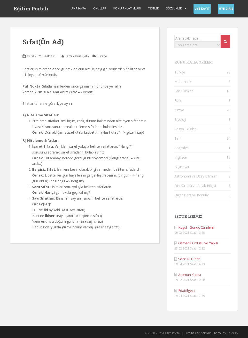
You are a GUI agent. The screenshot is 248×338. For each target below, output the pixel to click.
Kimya (179, 110)
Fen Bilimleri (184, 91)
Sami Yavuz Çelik (77, 56)
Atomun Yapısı (189, 274)
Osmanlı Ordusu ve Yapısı (198, 243)
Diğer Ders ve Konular (191, 195)
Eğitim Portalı (31, 8)
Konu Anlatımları (127, 8)
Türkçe (102, 56)
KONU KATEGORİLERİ (193, 62)
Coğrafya (181, 147)
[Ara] (225, 41)
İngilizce (180, 157)
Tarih (178, 138)
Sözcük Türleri (189, 259)
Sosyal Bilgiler (185, 129)
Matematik (182, 81)
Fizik (177, 100)
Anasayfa (78, 8)
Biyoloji (180, 119)
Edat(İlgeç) (186, 290)
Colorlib (232, 333)
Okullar (99, 8)
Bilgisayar (181, 166)
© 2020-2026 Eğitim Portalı (163, 333)
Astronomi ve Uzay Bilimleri (195, 176)
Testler (153, 8)
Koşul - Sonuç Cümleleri (196, 227)
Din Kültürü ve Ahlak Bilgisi (195, 185)
